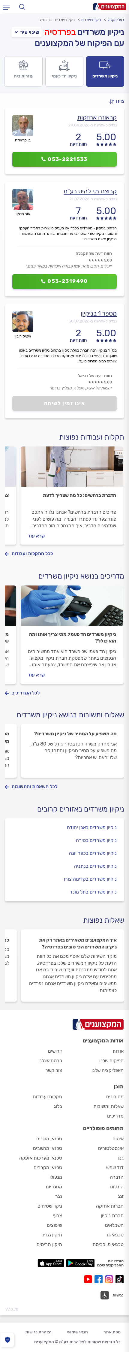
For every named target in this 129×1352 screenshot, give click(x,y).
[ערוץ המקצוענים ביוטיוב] (89, 1279)
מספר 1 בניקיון (99, 313)
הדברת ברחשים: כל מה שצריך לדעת (79, 495)
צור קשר (53, 1070)
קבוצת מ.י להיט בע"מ (90, 191)
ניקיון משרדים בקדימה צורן (90, 879)
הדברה (117, 1177)
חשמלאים (114, 1225)
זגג (121, 1196)
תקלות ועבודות (47, 1096)
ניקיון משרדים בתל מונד (93, 892)
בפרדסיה (60, 32)
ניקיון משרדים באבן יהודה (92, 827)
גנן (121, 1158)
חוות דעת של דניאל (95, 375)
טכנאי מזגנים (49, 1139)
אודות (118, 1051)
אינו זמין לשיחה (64, 403)
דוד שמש (115, 1167)
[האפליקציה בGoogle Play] (80, 1263)
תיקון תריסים (49, 1244)
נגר (58, 1196)
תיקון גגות (52, 1235)
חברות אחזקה (110, 1206)
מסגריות (54, 1187)
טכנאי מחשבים (47, 1148)
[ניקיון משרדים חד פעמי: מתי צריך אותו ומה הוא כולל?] (72, 608)
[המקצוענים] (109, 6)
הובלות (117, 1187)
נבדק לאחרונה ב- (92, 125)
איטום (118, 1139)
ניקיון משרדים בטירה (96, 840)
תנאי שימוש (77, 1332)
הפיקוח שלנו (111, 1060)
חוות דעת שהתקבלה (94, 253)
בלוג (58, 1106)
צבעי (57, 1215)
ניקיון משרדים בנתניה (95, 866)
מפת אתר (112, 1332)
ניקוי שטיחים (50, 1206)
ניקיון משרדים (91, 20)
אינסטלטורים (111, 1148)
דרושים (55, 1051)
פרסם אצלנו (50, 1060)
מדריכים (115, 1116)
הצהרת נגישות (38, 1332)
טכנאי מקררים (48, 1167)
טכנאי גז (115, 1235)
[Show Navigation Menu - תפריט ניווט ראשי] (6, 7)
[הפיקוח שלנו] (7, 1339)
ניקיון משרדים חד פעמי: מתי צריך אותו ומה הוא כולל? (72, 637)
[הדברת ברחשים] (72, 469)
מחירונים (115, 1096)
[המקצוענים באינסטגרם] (110, 1279)
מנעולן (56, 1177)
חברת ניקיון (112, 1215)
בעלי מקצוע (115, 20)
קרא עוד (36, 536)
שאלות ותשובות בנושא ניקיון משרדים (70, 715)
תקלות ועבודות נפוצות (91, 437)
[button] (117, 101)
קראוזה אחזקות (97, 117)
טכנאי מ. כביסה (108, 1244)
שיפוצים (54, 1225)
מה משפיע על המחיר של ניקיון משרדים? (75, 733)
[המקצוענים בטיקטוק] (120, 1279)
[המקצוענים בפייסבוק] (99, 1279)
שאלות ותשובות (108, 1106)
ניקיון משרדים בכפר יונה (93, 853)
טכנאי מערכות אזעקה (40, 1158)
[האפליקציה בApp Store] (51, 1263)
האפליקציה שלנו (108, 1070)
